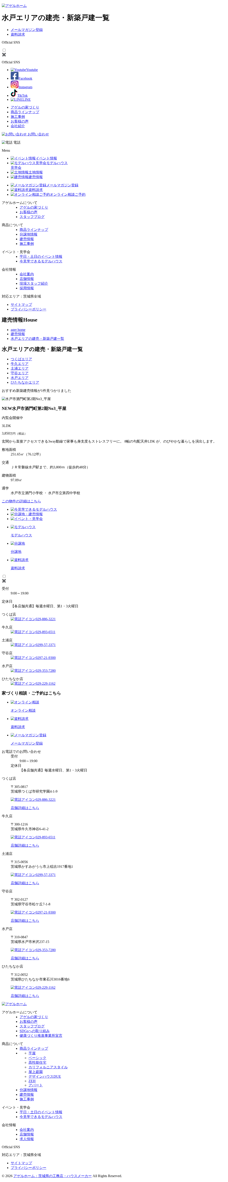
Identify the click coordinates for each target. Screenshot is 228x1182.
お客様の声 (19, 121)
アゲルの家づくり (25, 107)
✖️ (4, 54)
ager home (18, 330)
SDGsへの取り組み (35, 1031)
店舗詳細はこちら (25, 808)
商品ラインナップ (25, 112)
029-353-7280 (46, 671)
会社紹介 (18, 126)
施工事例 (18, 117)
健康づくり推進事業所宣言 (41, 1035)
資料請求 (18, 34)
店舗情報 (27, 279)
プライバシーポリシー (28, 309)
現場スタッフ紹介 (34, 283)
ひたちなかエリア (25, 382)
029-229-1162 (45, 683)
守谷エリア (19, 373)
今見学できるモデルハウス (41, 261)
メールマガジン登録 (27, 30)
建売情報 (27, 239)
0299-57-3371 (46, 645)
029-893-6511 (45, 632)
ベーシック (37, 1058)
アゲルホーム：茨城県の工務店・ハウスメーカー (52, 1176)
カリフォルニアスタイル (48, 1067)
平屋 (32, 1053)
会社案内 (27, 274)
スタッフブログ (32, 217)
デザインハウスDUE (44, 1076)
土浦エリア (19, 368)
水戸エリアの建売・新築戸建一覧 (37, 338)
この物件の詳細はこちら (21, 501)
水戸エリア (19, 378)
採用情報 (27, 288)
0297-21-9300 (46, 658)
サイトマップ (21, 304)
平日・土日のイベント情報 (41, 256)
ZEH (32, 1081)
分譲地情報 (28, 234)
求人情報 (27, 1139)
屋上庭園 (35, 1072)
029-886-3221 (46, 619)
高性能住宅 (37, 1062)
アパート (35, 1085)
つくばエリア (21, 359)
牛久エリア (19, 364)
